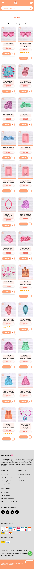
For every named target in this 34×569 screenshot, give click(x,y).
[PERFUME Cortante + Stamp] (30, 91)
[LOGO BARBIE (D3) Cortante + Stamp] (13, 157)
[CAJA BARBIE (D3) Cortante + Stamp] (30, 157)
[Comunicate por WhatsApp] (30, 553)
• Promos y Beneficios (7, 481)
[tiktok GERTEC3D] (17, 512)
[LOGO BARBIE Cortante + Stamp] (30, 258)
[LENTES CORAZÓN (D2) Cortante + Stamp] (30, 58)
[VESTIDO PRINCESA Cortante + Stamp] (13, 438)
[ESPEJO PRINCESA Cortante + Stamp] (30, 329)
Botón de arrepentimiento (7, 555)
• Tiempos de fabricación (7, 484)
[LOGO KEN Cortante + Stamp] (30, 124)
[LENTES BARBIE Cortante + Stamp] (13, 53)
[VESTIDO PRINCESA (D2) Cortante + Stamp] (30, 401)
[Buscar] (31, 8)
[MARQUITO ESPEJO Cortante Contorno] (13, 225)
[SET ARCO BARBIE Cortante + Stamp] (13, 291)
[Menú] (3, 3)
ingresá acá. (27, 553)
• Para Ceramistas (22, 477)
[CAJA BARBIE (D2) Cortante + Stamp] (13, 190)
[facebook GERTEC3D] (7, 512)
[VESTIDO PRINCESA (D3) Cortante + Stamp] (13, 401)
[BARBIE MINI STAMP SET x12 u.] (13, 91)
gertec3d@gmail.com (9, 498)
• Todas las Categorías (24, 474)
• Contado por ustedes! (7, 477)
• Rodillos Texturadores (24, 481)
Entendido (29, 561)
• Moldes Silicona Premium (25, 484)
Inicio (4, 14)
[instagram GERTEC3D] (3, 512)
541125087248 (7, 492)
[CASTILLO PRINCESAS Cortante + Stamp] (30, 296)
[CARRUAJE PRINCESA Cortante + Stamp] (13, 366)
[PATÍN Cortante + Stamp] (13, 124)
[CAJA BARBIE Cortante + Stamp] (30, 190)
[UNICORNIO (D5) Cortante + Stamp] (13, 332)
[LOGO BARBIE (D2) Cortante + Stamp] (30, 224)
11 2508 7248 (7, 495)
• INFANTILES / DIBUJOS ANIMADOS (16, 14)
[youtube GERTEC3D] (12, 512)
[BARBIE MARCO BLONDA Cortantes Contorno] (30, 437)
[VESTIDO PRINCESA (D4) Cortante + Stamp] (30, 366)
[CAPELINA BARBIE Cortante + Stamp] (13, 258)
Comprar (6, 53)
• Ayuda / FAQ (4, 474)
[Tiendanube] (6, 557)
